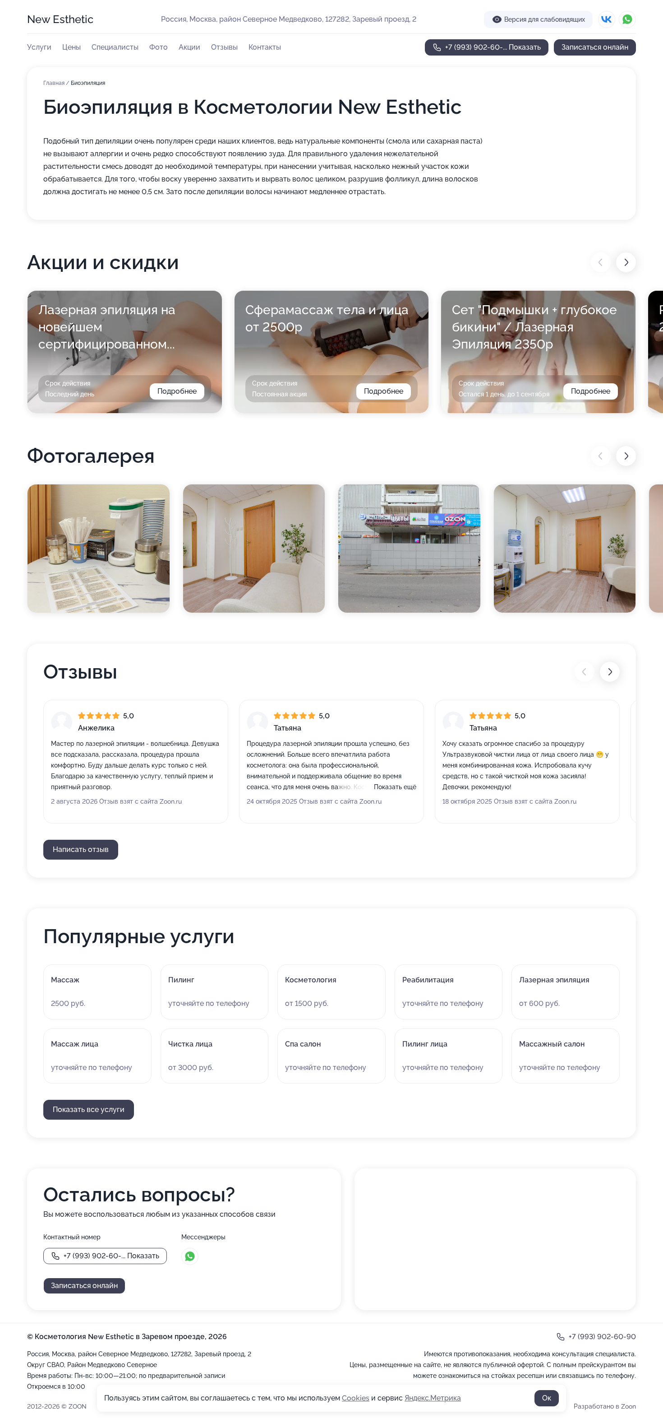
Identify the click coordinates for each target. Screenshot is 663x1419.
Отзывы (224, 47)
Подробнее (177, 391)
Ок (546, 1398)
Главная (54, 83)
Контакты (265, 47)
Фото (158, 47)
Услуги (39, 47)
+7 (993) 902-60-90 (602, 1336)
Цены (71, 47)
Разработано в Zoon (605, 1406)
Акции (189, 47)
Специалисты (115, 47)
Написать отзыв (81, 849)
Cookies (355, 1398)
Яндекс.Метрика (433, 1398)
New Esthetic (60, 19)
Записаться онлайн (595, 47)
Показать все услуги (88, 1109)
